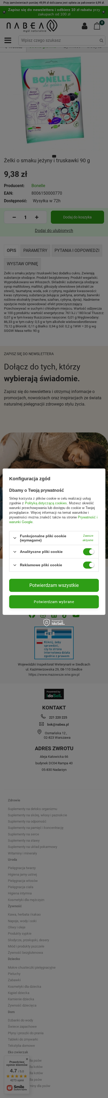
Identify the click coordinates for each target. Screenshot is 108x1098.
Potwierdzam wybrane (54, 602)
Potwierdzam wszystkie (54, 585)
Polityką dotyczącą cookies (46, 503)
